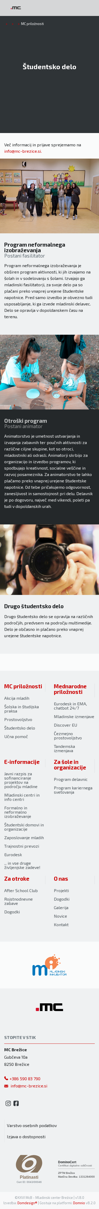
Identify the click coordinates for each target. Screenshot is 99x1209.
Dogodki (12, 911)
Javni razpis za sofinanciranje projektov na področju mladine (20, 780)
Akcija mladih (16, 698)
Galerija (61, 907)
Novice (60, 915)
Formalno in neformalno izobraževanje (17, 812)
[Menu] (45, 8)
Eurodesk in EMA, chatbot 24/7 (70, 705)
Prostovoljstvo (18, 719)
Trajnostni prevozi (21, 845)
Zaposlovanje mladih (24, 837)
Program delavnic (71, 779)
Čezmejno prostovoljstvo (68, 735)
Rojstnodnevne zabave (18, 901)
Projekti (61, 890)
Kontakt (61, 924)
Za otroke (16, 878)
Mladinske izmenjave (74, 716)
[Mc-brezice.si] (16, 8)
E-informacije (22, 761)
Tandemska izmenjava (64, 748)
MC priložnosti (23, 686)
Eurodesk (13, 854)
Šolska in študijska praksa (21, 708)
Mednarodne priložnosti (70, 689)
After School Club (21, 890)
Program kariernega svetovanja (73, 789)
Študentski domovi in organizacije (24, 826)
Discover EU (65, 724)
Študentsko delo (19, 727)
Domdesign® (27, 1203)
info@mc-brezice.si (22, 151)
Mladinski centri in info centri (22, 797)
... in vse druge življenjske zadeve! (22, 865)
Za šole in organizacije (70, 764)
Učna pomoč (16, 736)
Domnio (79, 1203)
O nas (61, 878)
